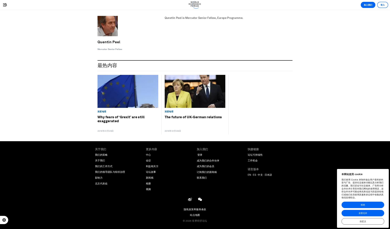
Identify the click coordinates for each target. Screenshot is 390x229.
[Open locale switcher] (4, 220)
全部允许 (363, 213)
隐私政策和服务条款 (195, 209)
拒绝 (363, 205)
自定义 (363, 221)
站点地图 (195, 215)
